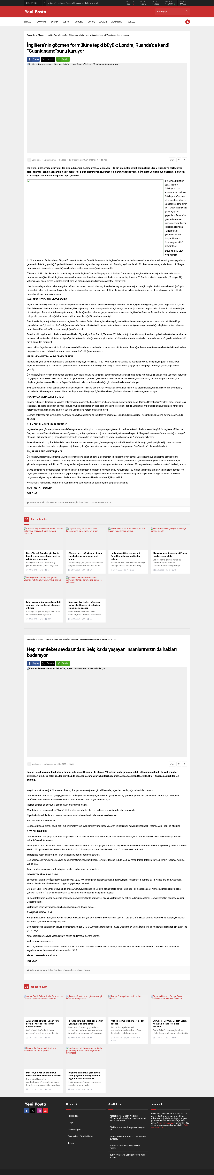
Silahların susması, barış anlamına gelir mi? (127, 1128)
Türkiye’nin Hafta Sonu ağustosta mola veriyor (127, 1156)
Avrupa (33, 502)
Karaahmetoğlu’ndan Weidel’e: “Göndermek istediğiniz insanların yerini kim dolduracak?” (128, 1118)
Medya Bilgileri (74, 1129)
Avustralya (41, 502)
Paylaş (36, 59)
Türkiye (87, 970)
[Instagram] (39, 1110)
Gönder (65, 59)
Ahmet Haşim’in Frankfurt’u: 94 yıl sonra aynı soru (128, 1137)
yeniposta (36, 160)
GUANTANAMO (68, 502)
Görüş (40, 639)
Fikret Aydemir (56, 970)
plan (91, 502)
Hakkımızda (73, 1116)
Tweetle (50, 59)
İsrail (86, 502)
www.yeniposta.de (166, 1123)
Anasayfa (31, 35)
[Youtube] (45, 1110)
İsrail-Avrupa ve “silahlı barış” (62, 3)
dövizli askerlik (43, 970)
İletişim (71, 1143)
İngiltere (79, 502)
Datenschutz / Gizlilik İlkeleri (80, 1136)
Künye (70, 1123)
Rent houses (98, 502)
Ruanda (108, 502)
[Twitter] (32, 1110)
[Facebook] (26, 1110)
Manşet (41, 35)
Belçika (33, 970)
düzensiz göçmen (54, 502)
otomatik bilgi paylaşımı (73, 970)
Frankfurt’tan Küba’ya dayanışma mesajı (125, 1146)
